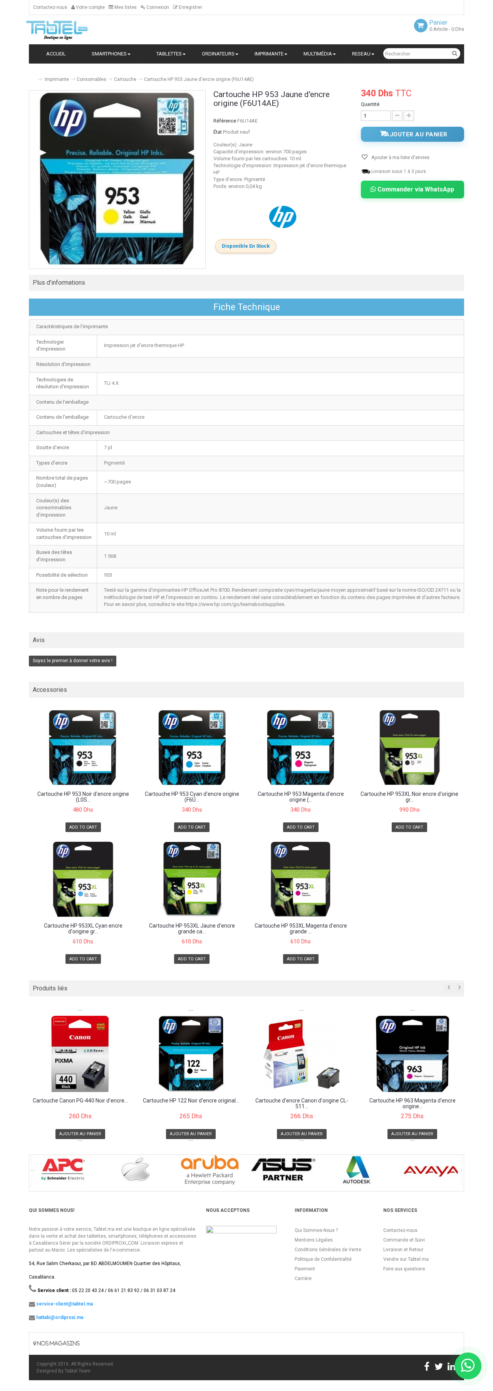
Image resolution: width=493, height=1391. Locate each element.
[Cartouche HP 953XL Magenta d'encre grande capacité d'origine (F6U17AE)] (301, 879)
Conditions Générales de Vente (328, 1249)
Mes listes (125, 7)
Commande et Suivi (404, 1240)
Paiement (305, 1269)
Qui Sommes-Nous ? (316, 1230)
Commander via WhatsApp (415, 189)
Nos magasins (58, 1343)
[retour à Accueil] (32, 76)
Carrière (303, 1278)
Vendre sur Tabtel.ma (406, 1259)
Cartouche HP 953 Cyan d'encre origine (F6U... (192, 797)
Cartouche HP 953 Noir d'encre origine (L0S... (83, 797)
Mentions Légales (314, 1240)
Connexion (157, 7)
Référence (224, 121)
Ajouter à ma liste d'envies (399, 157)
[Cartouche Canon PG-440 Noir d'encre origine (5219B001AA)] (80, 1054)
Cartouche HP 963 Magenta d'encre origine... (412, 1103)
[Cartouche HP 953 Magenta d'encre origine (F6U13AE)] (301, 747)
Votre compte (90, 7)
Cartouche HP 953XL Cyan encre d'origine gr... (83, 929)
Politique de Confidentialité (323, 1259)
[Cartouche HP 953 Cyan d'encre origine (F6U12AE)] (192, 747)
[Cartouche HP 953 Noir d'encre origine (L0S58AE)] (83, 747)
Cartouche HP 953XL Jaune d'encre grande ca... (192, 929)
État (217, 132)
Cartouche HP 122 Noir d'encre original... (191, 1101)
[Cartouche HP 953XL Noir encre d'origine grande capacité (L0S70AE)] (410, 747)
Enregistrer (190, 7)
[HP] (283, 216)
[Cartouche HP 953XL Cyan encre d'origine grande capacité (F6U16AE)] (83, 879)
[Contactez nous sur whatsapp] (467, 1365)
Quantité (370, 104)
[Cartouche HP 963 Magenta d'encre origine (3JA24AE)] (413, 1054)
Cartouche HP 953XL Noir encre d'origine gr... (409, 797)
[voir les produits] (62, 1172)
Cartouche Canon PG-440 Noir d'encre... (80, 1101)
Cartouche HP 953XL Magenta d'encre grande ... (301, 929)
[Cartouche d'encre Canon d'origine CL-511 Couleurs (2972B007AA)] (302, 1054)
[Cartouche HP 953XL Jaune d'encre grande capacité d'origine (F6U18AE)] (192, 879)
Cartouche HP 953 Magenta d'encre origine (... (301, 797)
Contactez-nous (50, 7)
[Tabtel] (67, 29)
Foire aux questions (404, 1269)
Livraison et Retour (403, 1249)
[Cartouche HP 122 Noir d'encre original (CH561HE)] (191, 1054)
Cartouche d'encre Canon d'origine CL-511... (301, 1103)
